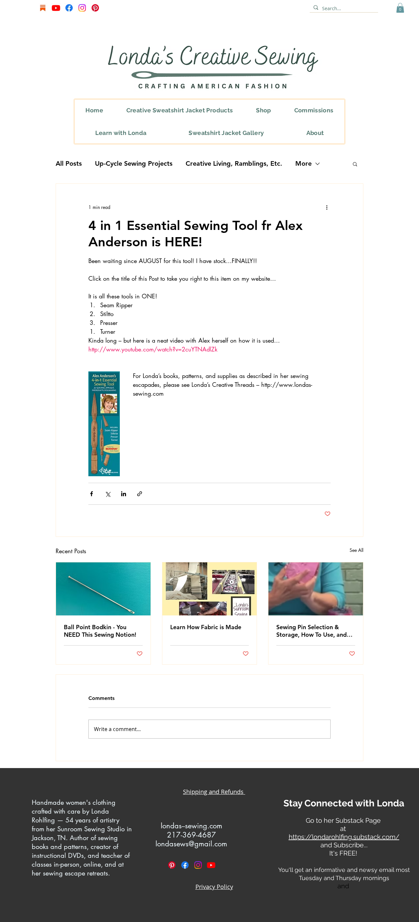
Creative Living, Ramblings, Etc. (234, 163)
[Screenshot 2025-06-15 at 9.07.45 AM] (43, 8)
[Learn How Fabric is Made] (209, 588)
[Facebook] (69, 8)
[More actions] (327, 207)
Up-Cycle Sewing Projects (134, 163)
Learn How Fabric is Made (205, 627)
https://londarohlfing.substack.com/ (344, 837)
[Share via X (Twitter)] (107, 494)
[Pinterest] (95, 8)
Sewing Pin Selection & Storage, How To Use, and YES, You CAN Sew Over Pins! (311, 630)
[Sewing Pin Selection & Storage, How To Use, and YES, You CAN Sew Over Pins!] (315, 588)
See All (356, 550)
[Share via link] (140, 494)
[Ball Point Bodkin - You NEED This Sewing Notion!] (103, 588)
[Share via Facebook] (91, 494)
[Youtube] (56, 8)
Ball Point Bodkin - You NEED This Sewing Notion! (100, 630)
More (303, 163)
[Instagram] (82, 8)
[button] (400, 8)
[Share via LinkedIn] (123, 494)
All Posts (69, 163)
